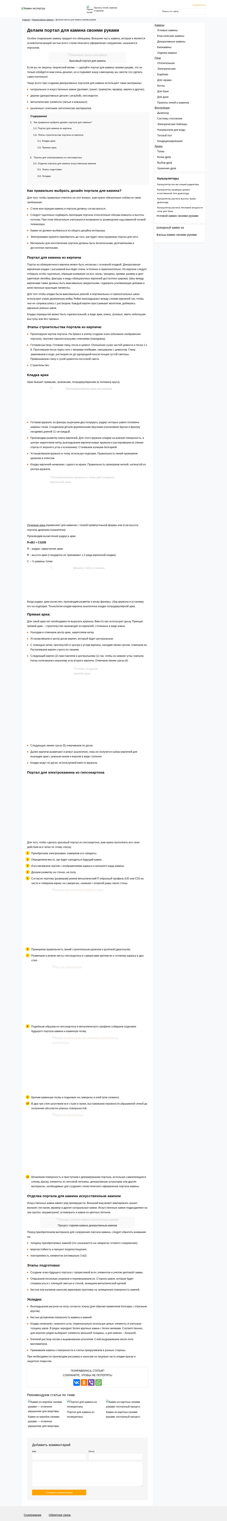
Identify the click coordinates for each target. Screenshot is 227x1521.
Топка (160, 151)
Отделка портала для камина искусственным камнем (67, 163)
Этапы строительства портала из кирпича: (61, 135)
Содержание (32, 1515)
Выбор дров (164, 162)
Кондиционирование (170, 141)
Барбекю (162, 74)
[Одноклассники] (84, 1382)
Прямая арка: (49, 147)
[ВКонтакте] (76, 1382)
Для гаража (164, 80)
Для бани (163, 91)
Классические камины (170, 36)
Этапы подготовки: (52, 169)
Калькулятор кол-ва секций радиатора (178, 184)
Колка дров (164, 157)
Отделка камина (167, 52)
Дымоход (163, 112)
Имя (34, 1451)
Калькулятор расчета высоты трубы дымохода (176, 200)
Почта (91, 1451)
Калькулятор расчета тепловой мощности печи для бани (180, 209)
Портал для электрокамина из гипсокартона (58, 157)
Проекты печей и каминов (173, 102)
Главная (26, 20)
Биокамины (164, 47)
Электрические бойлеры (172, 124)
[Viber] (91, 1382)
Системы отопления (169, 118)
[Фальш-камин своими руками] (180, 240)
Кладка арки (48, 141)
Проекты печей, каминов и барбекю (105, 9)
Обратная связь (60, 1515)
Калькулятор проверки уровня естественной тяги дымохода (173, 191)
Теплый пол (164, 135)
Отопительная (166, 63)
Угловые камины (167, 30)
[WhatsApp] (98, 1382)
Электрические (166, 68)
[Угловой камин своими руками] (180, 221)
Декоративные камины (43, 20)
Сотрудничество (199, 5)
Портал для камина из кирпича (55, 128)
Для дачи (163, 97)
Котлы (161, 85)
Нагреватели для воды (171, 129)
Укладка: (46, 176)
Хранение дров (166, 168)
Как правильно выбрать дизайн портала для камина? (63, 122)
